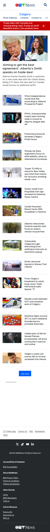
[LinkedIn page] (32, 444)
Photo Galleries (10, 18)
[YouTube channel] (27, 444)
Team (5, 435)
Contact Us (37, 18)
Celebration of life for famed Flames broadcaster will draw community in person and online (35, 338)
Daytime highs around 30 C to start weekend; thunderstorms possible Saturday (35, 320)
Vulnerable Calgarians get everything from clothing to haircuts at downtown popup (35, 246)
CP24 (5, 495)
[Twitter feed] (17, 444)
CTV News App (9, 431)
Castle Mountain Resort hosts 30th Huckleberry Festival (35, 209)
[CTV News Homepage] (25, 5)
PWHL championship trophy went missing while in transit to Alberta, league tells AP (35, 119)
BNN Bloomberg (10, 498)
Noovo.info (7, 512)
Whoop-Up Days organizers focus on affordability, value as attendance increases (35, 155)
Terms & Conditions (11, 481)
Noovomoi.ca (8, 515)
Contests (24, 18)
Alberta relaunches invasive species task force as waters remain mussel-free (35, 227)
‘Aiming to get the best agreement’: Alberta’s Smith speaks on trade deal (22, 68)
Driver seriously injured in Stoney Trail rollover (35, 264)
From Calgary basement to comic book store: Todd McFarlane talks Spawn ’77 (34, 284)
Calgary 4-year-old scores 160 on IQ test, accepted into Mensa (35, 356)
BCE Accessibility (10, 467)
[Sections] (4, 5)
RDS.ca (6, 518)
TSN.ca (6, 501)
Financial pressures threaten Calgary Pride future (34, 137)
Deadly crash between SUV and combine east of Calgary (35, 302)
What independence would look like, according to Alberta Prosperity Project (35, 100)
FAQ (31, 431)
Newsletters (40, 431)
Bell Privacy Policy (10, 478)
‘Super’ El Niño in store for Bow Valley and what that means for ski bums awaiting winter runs (35, 173)
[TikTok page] (22, 444)
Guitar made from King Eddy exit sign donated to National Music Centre (34, 193)
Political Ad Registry (11, 484)
